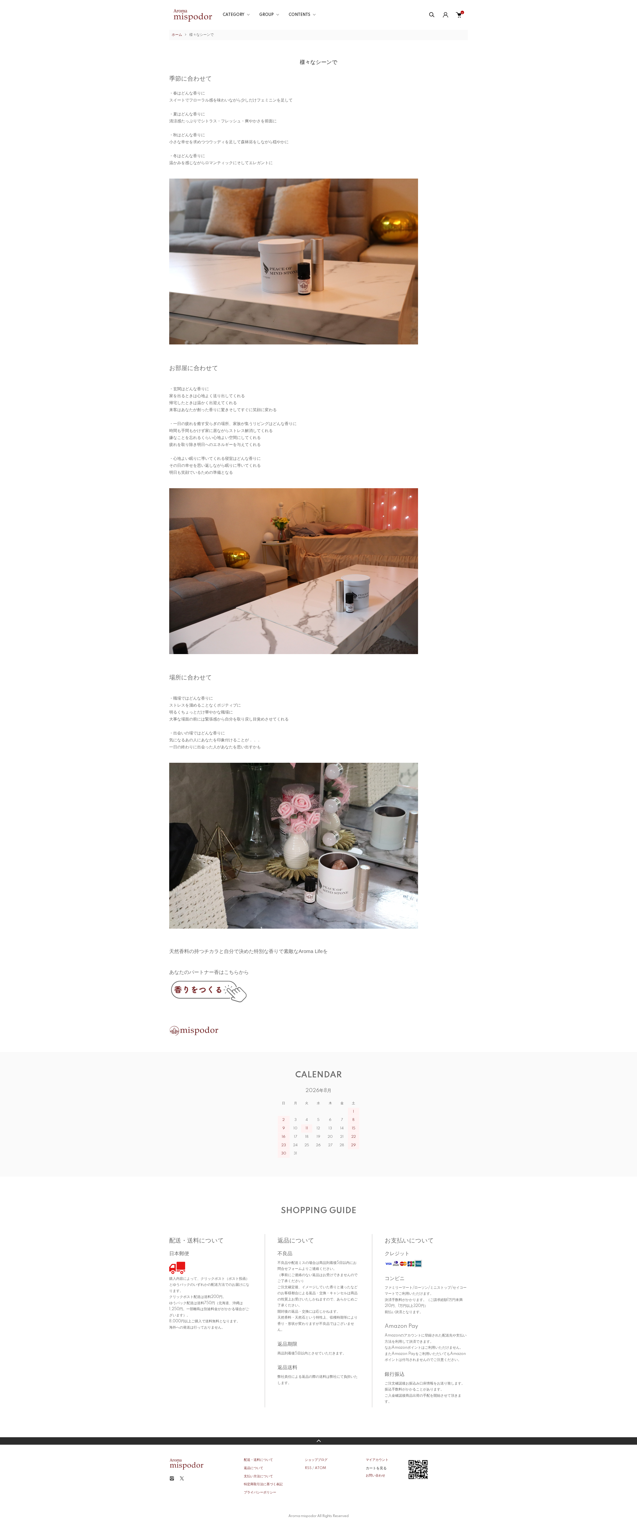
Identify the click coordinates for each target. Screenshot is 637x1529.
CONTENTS (299, 15)
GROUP (266, 15)
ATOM (320, 1468)
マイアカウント (377, 1460)
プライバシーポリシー (260, 1492)
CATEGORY (233, 15)
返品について (253, 1468)
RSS (308, 1468)
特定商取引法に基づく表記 (263, 1484)
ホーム (177, 35)
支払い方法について (258, 1476)
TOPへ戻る (318, 1441)
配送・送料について (258, 1460)
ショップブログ (316, 1460)
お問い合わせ (375, 1475)
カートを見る (376, 1467)
